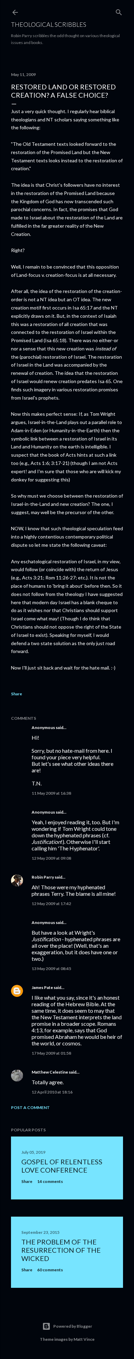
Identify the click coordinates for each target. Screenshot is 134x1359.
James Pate (42, 987)
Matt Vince (84, 1339)
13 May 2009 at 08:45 (51, 968)
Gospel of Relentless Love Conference (61, 1165)
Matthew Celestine (50, 1072)
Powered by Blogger (72, 1326)
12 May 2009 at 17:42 (51, 903)
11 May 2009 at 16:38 (51, 793)
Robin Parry (43, 877)
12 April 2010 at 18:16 (52, 1092)
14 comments (50, 1181)
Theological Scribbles (48, 24)
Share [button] (16, 693)
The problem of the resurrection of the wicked (61, 1250)
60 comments (50, 1269)
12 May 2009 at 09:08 (51, 858)
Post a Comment (30, 1107)
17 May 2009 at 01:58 (51, 1053)
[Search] (119, 11)
